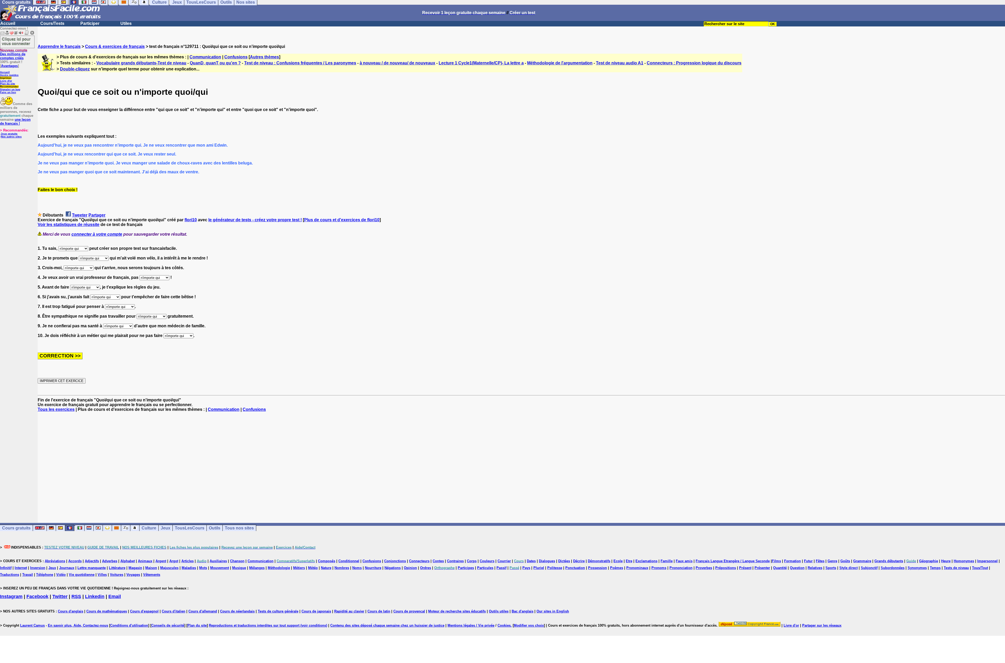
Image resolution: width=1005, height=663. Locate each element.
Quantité (780, 568)
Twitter (60, 596)
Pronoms (658, 568)
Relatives (815, 568)
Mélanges (257, 568)
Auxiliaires (218, 561)
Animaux (145, 561)
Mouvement (219, 568)
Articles (187, 561)
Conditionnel (348, 561)
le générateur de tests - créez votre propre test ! (255, 220)
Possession (597, 568)
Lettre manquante (91, 568)
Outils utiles (499, 611)
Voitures (116, 575)
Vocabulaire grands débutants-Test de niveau (141, 63)
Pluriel (538, 568)
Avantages (9, 66)
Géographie (928, 561)
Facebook (37, 596)
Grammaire (862, 561)
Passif (501, 568)
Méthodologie (279, 568)
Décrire (579, 561)
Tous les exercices (56, 409)
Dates (531, 561)
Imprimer (6, 77)
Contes (438, 561)
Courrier (504, 561)
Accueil (7, 23)
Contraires (455, 561)
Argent (160, 561)
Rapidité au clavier (349, 611)
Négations (392, 568)
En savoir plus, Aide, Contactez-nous (78, 625)
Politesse (554, 568)
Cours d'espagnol (144, 611)
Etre (629, 561)
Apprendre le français (59, 46)
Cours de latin (378, 611)
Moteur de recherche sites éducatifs (457, 611)
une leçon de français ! (15, 121)
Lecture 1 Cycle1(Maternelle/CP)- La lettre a (481, 63)
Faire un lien (8, 92)
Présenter (762, 568)
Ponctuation (575, 568)
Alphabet (127, 561)
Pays (526, 568)
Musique (239, 568)
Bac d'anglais (522, 611)
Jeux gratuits (9, 133)
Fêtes (820, 561)
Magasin (135, 568)
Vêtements (151, 575)
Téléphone (44, 575)
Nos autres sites (11, 136)
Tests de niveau (956, 568)
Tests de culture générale (278, 611)
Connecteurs (419, 561)
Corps (472, 561)
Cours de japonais (316, 611)
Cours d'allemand (202, 611)
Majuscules (169, 568)
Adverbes (109, 561)
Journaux (66, 568)
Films (776, 561)
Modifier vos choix (529, 625)
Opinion (410, 568)
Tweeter (79, 215)
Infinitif (6, 568)
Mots (203, 568)
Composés (326, 561)
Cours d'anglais (70, 611)
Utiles (126, 23)
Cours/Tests (52, 23)
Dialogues (547, 561)
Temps (935, 568)
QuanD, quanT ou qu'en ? (215, 63)
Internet (21, 568)
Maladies (189, 568)
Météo (313, 568)
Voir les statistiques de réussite (68, 224)
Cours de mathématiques (106, 611)
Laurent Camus (32, 625)
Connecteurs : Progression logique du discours (694, 63)
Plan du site (7, 83)
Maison (151, 568)
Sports (830, 568)
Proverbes (704, 568)
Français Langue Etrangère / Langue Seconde (733, 561)
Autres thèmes (264, 57)
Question (797, 568)
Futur (808, 561)
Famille (667, 561)
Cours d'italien (173, 611)
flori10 (191, 220)
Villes (102, 575)
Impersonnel (987, 561)
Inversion (37, 568)
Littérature (117, 568)
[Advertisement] (521, 462)
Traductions (9, 575)
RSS (76, 596)
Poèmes (616, 568)
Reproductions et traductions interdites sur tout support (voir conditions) (268, 625)
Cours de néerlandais (237, 611)
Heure (946, 561)
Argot (173, 561)
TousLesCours (189, 528)
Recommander (9, 86)
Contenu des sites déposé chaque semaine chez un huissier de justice (387, 625)
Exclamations (646, 561)
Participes (466, 568)
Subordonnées (892, 568)
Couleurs (487, 561)
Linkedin (94, 596)
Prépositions (725, 568)
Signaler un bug (10, 89)
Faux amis (684, 561)
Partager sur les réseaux (821, 625)
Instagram (11, 596)
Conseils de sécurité (167, 625)
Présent (745, 568)
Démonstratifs (599, 561)
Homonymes (964, 561)
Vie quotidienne (81, 575)
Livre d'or (6, 80)
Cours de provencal (409, 611)
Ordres (425, 568)
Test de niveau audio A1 (619, 63)
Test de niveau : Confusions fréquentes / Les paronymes (300, 63)
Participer (89, 23)
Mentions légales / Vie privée (471, 625)
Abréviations (55, 561)
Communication (205, 57)
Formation (792, 561)
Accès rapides (9, 75)
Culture (149, 528)
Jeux (165, 528)
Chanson (237, 561)
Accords (75, 561)
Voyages (133, 575)
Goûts (845, 561)
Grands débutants (888, 561)
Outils (214, 528)
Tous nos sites (239, 528)
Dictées (564, 561)
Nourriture (373, 568)
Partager (96, 215)
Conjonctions (395, 561)
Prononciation (681, 568)
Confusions (236, 57)
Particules (485, 568)
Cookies (504, 625)
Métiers (299, 568)
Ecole (618, 561)
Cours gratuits (16, 528)
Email (114, 596)
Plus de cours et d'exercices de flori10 (341, 220)
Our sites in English (553, 611)
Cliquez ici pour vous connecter (16, 41)
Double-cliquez (75, 69)
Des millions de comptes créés (13, 54)
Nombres (341, 568)
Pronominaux (637, 568)
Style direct (848, 568)
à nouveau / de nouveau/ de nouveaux (397, 63)
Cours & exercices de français (115, 46)
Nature (326, 568)
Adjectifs (92, 561)
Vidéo (61, 575)
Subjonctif (869, 568)
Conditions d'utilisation (129, 625)
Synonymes (917, 568)
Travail (27, 575)
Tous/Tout (980, 568)
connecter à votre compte (96, 234)
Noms (357, 568)
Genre (832, 561)
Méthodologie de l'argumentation (560, 63)
